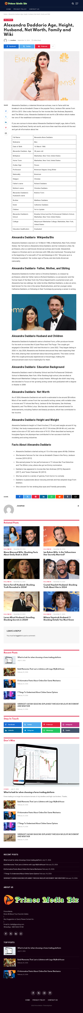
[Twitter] (6, 117)
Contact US (34, 9)
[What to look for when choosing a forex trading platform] (10, 660)
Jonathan (13, 40)
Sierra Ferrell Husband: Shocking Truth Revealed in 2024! (19, 586)
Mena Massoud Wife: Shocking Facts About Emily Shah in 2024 (21, 553)
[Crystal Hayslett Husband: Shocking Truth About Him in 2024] (61, 569)
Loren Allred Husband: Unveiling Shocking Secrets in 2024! (19, 619)
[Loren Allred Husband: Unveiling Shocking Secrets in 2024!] (22, 601)
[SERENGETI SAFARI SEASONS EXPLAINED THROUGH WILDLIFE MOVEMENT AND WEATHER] (10, 707)
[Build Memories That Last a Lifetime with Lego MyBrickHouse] (10, 672)
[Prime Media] (16, 3)
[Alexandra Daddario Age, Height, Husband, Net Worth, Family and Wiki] (41, 75)
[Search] (72, 3)
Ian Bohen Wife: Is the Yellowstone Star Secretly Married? (59, 553)
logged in (19, 636)
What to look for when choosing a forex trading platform (39, 657)
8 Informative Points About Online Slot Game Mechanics (39, 681)
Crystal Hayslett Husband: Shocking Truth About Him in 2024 (60, 586)
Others (6, 789)
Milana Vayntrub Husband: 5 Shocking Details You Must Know (58, 619)
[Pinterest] (6, 128)
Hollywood (8, 20)
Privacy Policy (20, 9)
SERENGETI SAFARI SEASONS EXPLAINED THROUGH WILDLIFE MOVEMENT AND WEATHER (48, 705)
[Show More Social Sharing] (53, 46)
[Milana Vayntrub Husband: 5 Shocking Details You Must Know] (61, 601)
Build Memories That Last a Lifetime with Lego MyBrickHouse (41, 669)
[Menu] (76, 3)
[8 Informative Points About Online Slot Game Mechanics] (10, 684)
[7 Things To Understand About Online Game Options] (10, 695)
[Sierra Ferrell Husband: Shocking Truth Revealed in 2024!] (22, 569)
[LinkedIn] (6, 122)
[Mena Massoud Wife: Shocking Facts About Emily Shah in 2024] (22, 536)
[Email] (6, 133)
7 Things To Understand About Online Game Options (38, 692)
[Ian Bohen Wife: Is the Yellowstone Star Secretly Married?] (61, 536)
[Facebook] (6, 111)
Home (8, 9)
